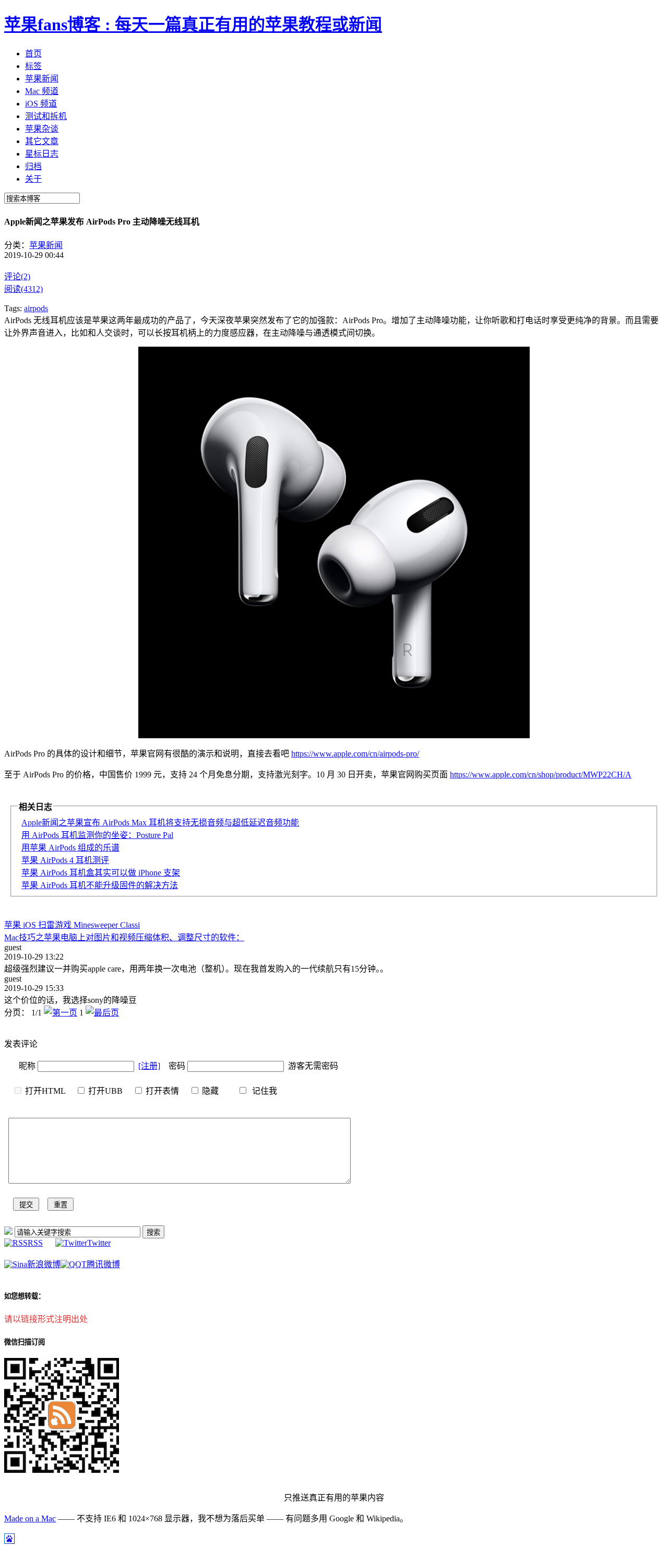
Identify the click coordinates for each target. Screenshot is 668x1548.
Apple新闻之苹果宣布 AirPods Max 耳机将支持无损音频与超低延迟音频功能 (160, 822)
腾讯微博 (103, 1264)
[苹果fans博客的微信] (61, 1470)
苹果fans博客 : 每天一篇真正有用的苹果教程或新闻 (193, 24)
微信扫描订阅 (24, 1342)
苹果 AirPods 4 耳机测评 (65, 860)
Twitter (99, 1242)
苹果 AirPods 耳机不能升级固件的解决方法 (99, 885)
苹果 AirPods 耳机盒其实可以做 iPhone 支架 (100, 872)
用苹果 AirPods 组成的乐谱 (70, 847)
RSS (35, 1242)
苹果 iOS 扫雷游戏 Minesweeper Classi (72, 924)
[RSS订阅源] (8, 1231)
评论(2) (17, 276)
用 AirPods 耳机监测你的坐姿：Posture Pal (97, 835)
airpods (36, 308)
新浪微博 (44, 1264)
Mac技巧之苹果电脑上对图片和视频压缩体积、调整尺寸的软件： (124, 937)
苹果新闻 (46, 245)
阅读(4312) (23, 289)
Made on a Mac (30, 1518)
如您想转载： (24, 1296)
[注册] (149, 1065)
